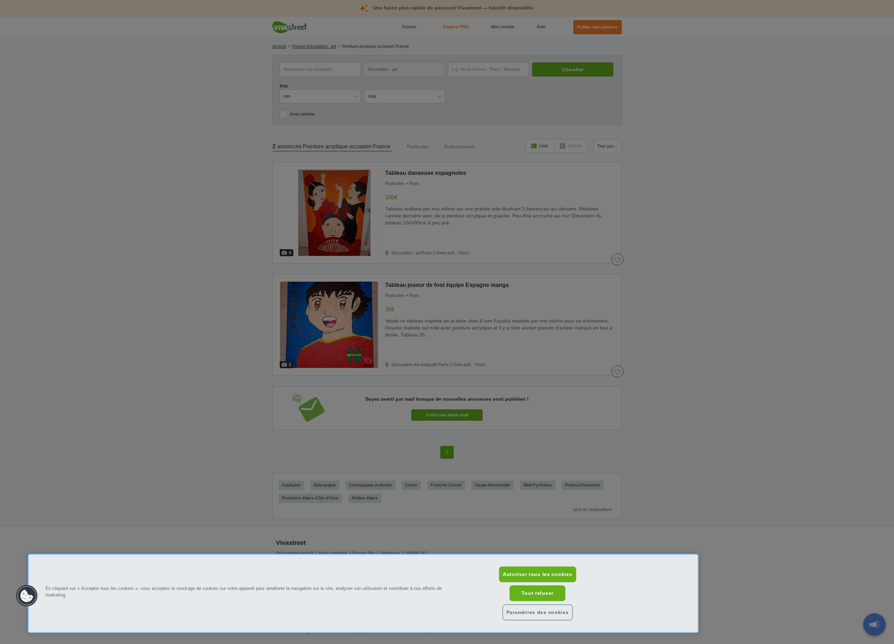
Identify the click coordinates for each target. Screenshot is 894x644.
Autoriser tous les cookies (537, 574)
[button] (27, 596)
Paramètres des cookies (537, 612)
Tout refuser (537, 593)
